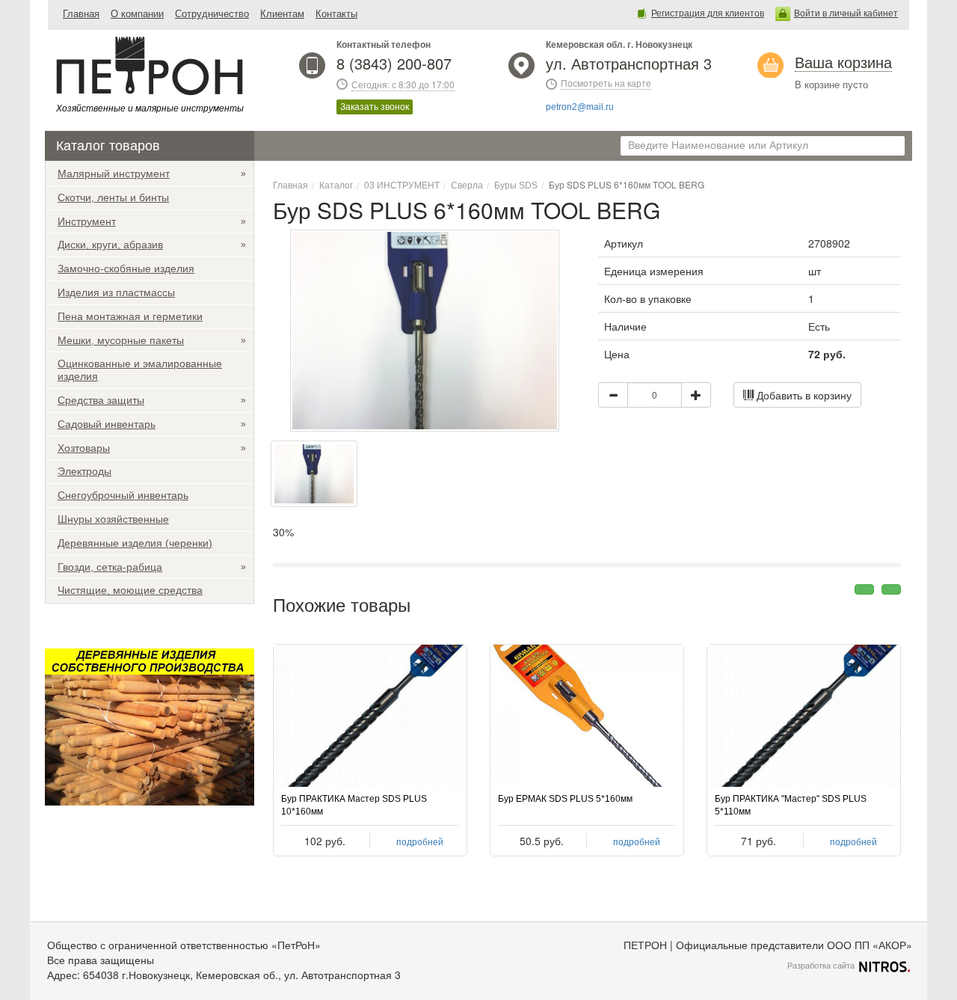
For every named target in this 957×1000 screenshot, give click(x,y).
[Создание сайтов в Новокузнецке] (884, 965)
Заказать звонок (374, 107)
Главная (81, 13)
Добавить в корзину (803, 394)
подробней (419, 842)
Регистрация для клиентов (707, 13)
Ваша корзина (843, 63)
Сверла (467, 185)
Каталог (336, 185)
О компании (137, 13)
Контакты (336, 13)
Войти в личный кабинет (846, 13)
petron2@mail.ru (580, 107)
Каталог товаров (108, 145)
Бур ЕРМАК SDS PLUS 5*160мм (565, 799)
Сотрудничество (212, 13)
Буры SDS (516, 185)
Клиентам (282, 13)
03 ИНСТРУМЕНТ (402, 185)
